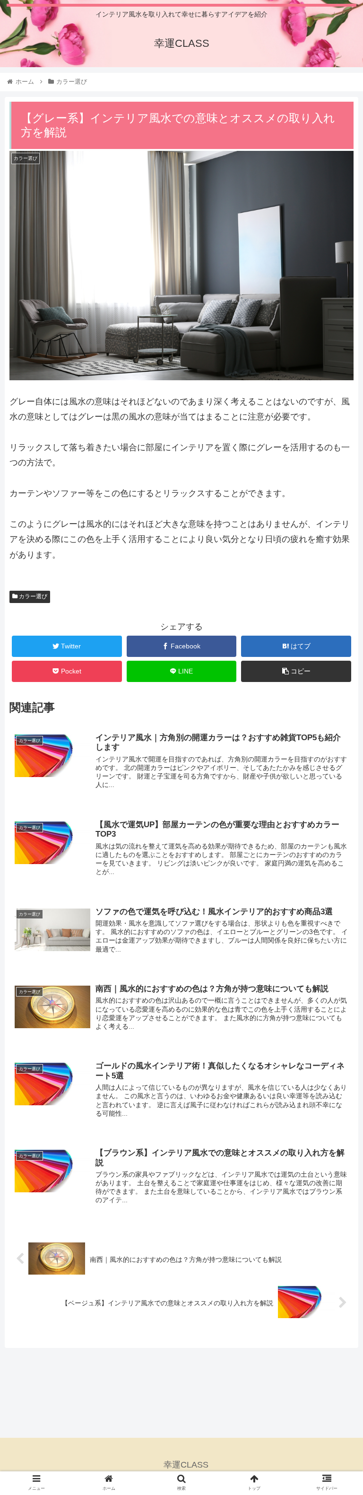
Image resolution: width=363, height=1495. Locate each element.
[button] (335, 1037)
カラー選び (32, 596)
